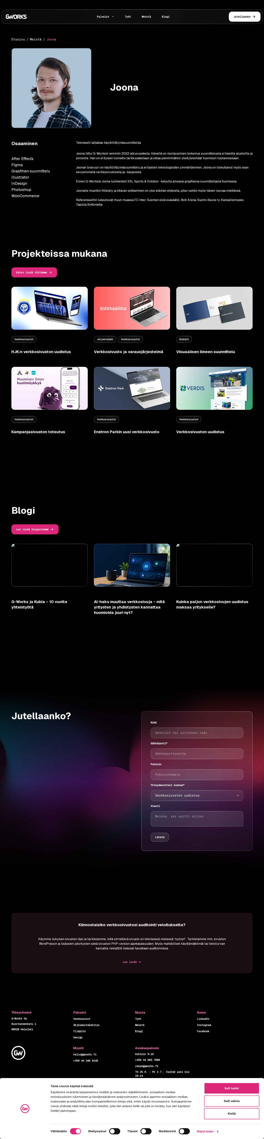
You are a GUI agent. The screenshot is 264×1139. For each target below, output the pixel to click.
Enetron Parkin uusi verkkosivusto (126, 431)
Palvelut (103, 16)
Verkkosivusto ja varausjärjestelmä (128, 351)
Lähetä (159, 837)
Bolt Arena (188, 200)
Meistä (146, 16)
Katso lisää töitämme (31, 272)
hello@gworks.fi (84, 1054)
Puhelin (156, 764)
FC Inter (140, 200)
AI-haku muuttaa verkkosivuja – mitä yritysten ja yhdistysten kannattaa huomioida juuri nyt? (129, 607)
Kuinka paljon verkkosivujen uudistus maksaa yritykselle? (212, 604)
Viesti (155, 806)
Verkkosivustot (23, 339)
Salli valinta (231, 1101)
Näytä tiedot (205, 1131)
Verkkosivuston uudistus (200, 431)
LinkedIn (203, 1019)
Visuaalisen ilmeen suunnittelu (205, 351)
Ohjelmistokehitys (86, 1025)
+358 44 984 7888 (147, 1060)
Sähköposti (159, 743)
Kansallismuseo (232, 200)
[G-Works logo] (27, 16)
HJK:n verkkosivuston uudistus (41, 351)
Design (78, 1037)
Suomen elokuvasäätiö (163, 200)
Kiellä (232, 1113)
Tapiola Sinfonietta (89, 205)
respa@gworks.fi (146, 1066)
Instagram (204, 1025)
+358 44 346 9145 (85, 1060)
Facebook (203, 1031)
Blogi (165, 16)
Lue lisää (130, 962)
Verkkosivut (81, 1019)
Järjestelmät (105, 339)
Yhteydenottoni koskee (168, 785)
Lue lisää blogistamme (32, 529)
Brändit (184, 339)
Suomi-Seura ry (208, 200)
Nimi (154, 722)
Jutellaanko (241, 16)
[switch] (114, 1131)
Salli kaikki (231, 1088)
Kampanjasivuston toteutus (38, 431)
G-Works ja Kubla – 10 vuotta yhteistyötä (39, 604)
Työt (128, 16)
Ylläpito (79, 1031)
